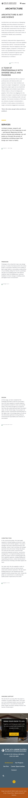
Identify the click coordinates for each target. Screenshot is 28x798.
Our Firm (6, 766)
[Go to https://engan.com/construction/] (14, 500)
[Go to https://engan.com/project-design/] (14, 351)
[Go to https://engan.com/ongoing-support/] (14, 645)
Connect (14, 770)
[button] (3, 776)
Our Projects (19, 763)
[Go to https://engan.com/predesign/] (14, 212)
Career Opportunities (18, 766)
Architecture (9, 763)
